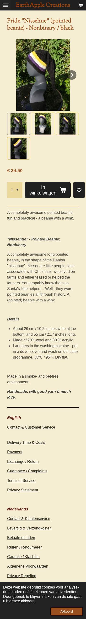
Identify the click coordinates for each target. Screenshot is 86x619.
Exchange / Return (23, 461)
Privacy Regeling (21, 576)
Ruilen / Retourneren (25, 547)
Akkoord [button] (66, 611)
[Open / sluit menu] (5, 5)
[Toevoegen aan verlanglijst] (79, 190)
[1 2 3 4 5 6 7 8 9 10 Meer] (14, 190)
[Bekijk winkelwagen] (80, 5)
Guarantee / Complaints (27, 471)
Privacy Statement (23, 490)
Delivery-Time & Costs (26, 442)
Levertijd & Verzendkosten (29, 528)
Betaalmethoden (21, 538)
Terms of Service (21, 481)
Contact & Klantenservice (28, 519)
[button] (18, 124)
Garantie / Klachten (23, 557)
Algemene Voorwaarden (27, 566)
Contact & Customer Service (31, 427)
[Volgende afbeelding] (71, 75)
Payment (14, 452)
